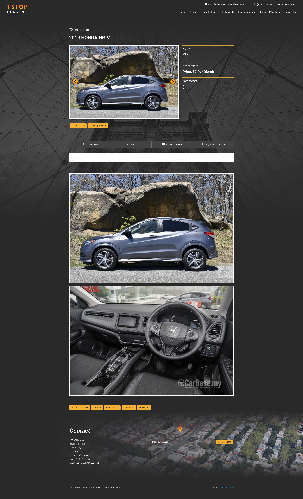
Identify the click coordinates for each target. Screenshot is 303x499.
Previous (75, 82)
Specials (194, 12)
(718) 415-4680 (83, 455)
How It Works (112, 407)
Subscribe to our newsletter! (84, 463)
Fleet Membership (247, 12)
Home (182, 12)
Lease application (98, 125)
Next (173, 82)
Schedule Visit (78, 125)
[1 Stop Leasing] (17, 9)
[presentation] (213, 144)
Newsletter (290, 12)
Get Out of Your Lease (270, 12)
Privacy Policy (109, 487)
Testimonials (228, 12)
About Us (97, 407)
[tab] (213, 144)
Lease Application (79, 407)
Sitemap (119, 487)
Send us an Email (84, 459)
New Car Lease (210, 12)
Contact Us (129, 407)
